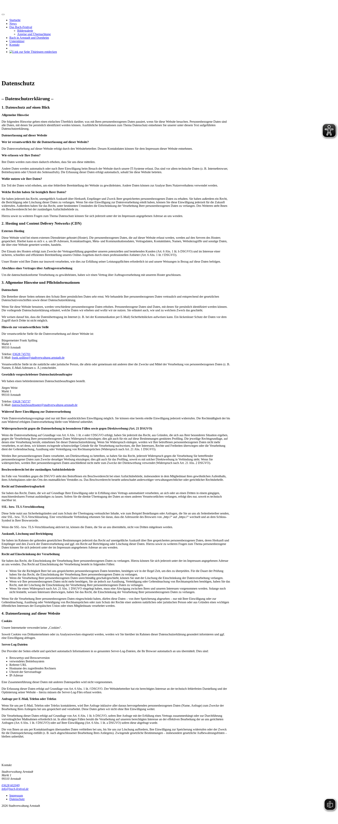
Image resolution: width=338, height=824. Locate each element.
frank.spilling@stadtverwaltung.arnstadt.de (38, 357)
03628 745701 (22, 354)
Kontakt (14, 44)
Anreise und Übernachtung (34, 34)
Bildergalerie (25, 30)
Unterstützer (16, 41)
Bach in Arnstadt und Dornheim (29, 37)
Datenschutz (17, 799)
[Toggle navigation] (3, 14)
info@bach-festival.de (15, 789)
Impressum (16, 795)
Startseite (15, 20)
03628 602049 (11, 785)
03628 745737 (22, 401)
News (13, 23)
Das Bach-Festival (20, 27)
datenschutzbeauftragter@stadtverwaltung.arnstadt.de (44, 405)
